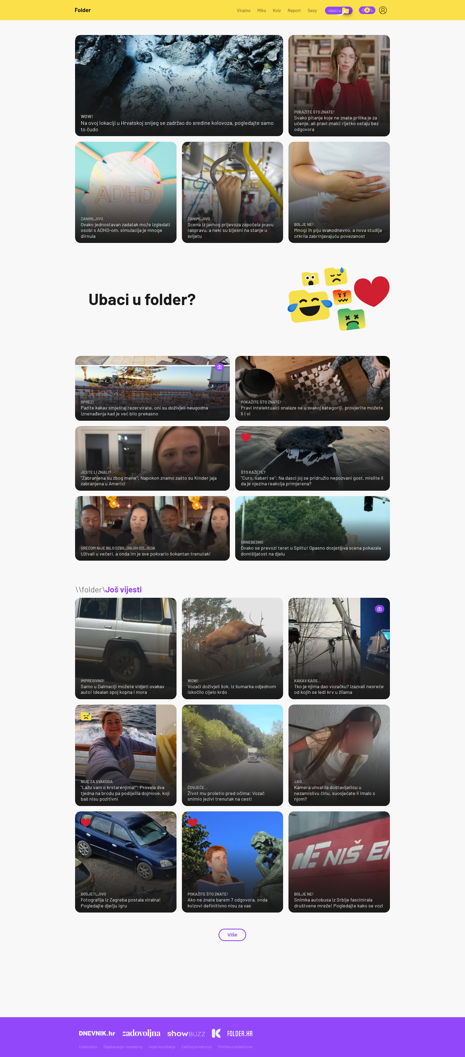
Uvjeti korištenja (162, 1046)
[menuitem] (384, 10)
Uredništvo (88, 1046)
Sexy (312, 10)
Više (232, 935)
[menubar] (384, 10)
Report (294, 10)
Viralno (244, 10)
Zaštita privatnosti (196, 1046)
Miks (261, 10)
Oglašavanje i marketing (123, 1046)
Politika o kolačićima (235, 1046)
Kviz (277, 10)
